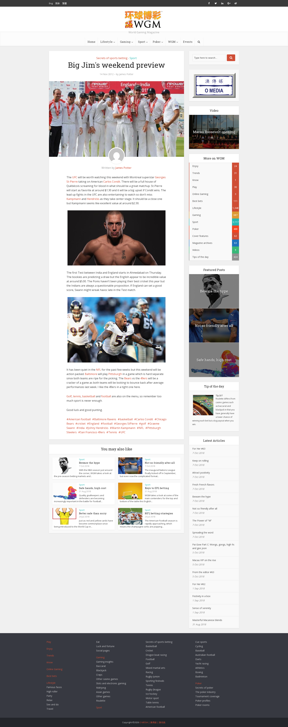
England (94, 423)
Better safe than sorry (92, 513)
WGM (172, 41)
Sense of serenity (201, 608)
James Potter (126, 74)
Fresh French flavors (203, 484)
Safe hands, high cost (92, 488)
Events (187, 41)
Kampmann (73, 199)
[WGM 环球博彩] (144, 19)
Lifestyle (106, 41)
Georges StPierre (127, 423)
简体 (57, 3)
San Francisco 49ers (92, 432)
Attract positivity (201, 472)
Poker (156, 41)
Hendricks (93, 199)
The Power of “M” (202, 520)
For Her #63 (198, 448)
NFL (98, 369)
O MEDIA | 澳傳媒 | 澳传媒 (152, 722)
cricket (81, 423)
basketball (88, 396)
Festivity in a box (201, 596)
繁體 (64, 3)
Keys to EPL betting (157, 488)
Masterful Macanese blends (207, 620)
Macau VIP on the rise (204, 560)
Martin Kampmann (123, 428)
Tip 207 (219, 395)
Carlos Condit (111, 181)
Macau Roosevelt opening (214, 132)
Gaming (125, 41)
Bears (128, 378)
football (106, 396)
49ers (143, 378)
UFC (74, 177)
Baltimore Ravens (105, 419)
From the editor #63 (203, 572)
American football (79, 419)
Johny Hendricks (98, 428)
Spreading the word (202, 532)
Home (91, 41)
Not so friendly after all (160, 462)
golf (143, 423)
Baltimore (91, 374)
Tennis (112, 432)
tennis (77, 396)
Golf (69, 396)
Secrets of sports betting (112, 58)
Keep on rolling (200, 460)
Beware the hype (89, 462)
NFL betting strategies (159, 513)
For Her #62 (198, 584)
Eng (51, 3)
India (81, 428)
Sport (141, 41)
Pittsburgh (115, 374)
